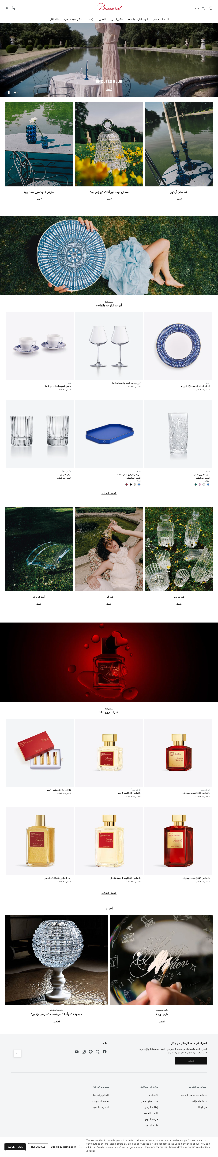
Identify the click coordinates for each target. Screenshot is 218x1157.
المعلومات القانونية (100, 1107)
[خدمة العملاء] (14, 8)
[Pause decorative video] (9, 92)
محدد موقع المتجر (149, 1101)
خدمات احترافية (199, 1101)
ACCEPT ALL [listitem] (15, 1146)
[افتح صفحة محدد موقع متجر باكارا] (211, 8)
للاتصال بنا (153, 1095)
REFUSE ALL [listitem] (38, 1146)
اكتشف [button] (179, 199)
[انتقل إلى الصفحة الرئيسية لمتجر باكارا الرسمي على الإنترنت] (109, 8)
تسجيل (191, 1060)
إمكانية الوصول (151, 1107)
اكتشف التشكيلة (109, 493)
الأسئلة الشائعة (151, 1113)
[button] (7, 8)
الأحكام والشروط (101, 1095)
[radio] (208, 484)
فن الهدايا (202, 1107)
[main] (109, 517)
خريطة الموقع (151, 1119)
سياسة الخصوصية (100, 1101)
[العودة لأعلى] (17, 1053)
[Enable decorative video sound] (16, 92)
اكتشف (109, 89)
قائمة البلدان (152, 1125)
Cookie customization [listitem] (63, 1146)
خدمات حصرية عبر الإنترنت (194, 1095)
